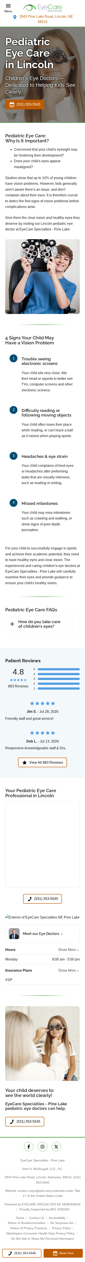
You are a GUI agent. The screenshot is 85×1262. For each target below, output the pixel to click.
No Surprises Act (61, 1223)
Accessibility (57, 1218)
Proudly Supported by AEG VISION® (44, 1209)
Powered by (42, 1204)
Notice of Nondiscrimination (27, 1223)
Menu (8, 11)
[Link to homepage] (42, 8)
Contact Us (36, 1218)
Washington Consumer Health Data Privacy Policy (40, 1233)
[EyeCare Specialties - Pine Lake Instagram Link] (42, 1146)
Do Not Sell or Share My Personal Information (42, 1238)
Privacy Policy (61, 1228)
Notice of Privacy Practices (28, 1228)
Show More (67, 950)
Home (20, 1218)
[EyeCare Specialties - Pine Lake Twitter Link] (56, 1146)
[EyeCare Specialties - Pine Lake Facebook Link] (28, 1146)
